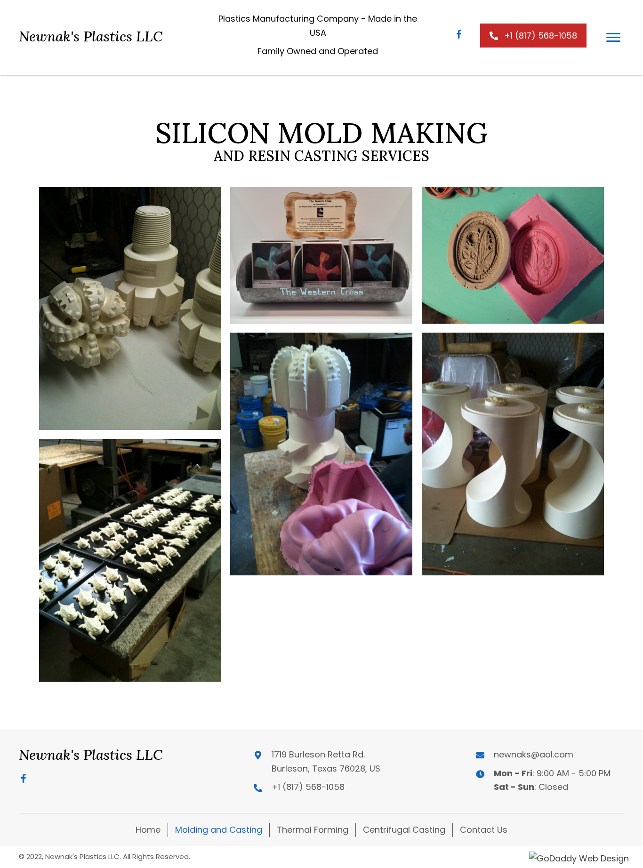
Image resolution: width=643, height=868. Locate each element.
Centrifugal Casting (404, 830)
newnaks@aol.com (533, 754)
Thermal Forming (312, 830)
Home (148, 830)
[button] (459, 35)
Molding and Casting (218, 830)
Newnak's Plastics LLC (91, 36)
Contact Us (483, 830)
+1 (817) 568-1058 (308, 787)
